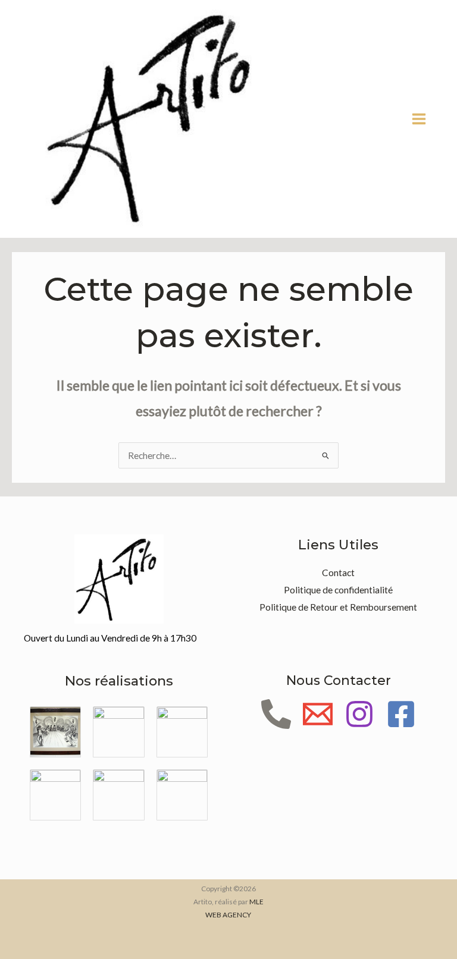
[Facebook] (401, 714)
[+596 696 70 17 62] (276, 714)
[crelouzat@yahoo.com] (318, 714)
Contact (338, 572)
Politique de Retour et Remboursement (338, 607)
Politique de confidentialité (338, 589)
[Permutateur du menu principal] (419, 119)
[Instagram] (359, 714)
